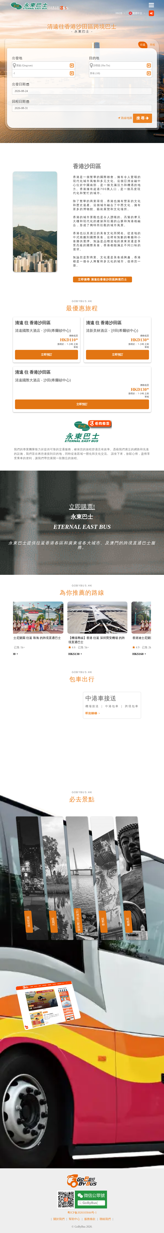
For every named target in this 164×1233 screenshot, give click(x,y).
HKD (119, 13)
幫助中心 (74, 1219)
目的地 (94, 58)
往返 (142, 44)
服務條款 (89, 1219)
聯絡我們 (105, 1219)
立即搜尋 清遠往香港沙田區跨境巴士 (102, 279)
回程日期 (19, 101)
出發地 (17, 58)
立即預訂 (46, 354)
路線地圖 (126, 118)
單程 (152, 44)
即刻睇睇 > (92, 713)
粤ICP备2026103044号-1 (82, 1212)
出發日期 (19, 84)
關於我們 (59, 1219)
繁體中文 (137, 13)
